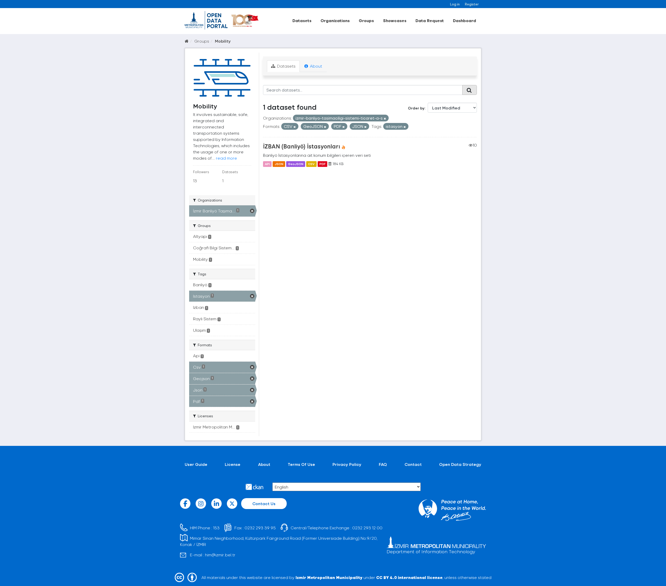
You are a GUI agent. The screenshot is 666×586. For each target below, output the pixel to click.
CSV (311, 164)
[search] (469, 90)
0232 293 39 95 (260, 527)
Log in (455, 4)
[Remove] (385, 118)
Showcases (394, 20)
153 (216, 527)
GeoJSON (295, 164)
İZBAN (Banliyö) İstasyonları (301, 146)
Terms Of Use (301, 464)
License (232, 464)
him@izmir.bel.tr (220, 554)
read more (226, 158)
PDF (322, 164)
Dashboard (464, 20)
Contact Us (264, 503)
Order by (416, 108)
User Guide (196, 464)
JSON (279, 164)
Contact (413, 464)
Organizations (335, 20)
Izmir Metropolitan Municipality (329, 577)
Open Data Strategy (460, 464)
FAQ (383, 464)
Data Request (429, 20)
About (315, 66)
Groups (366, 20)
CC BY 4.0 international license (409, 577)
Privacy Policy (346, 464)
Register (472, 4)
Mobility (223, 41)
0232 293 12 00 (367, 527)
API (267, 164)
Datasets (301, 20)
